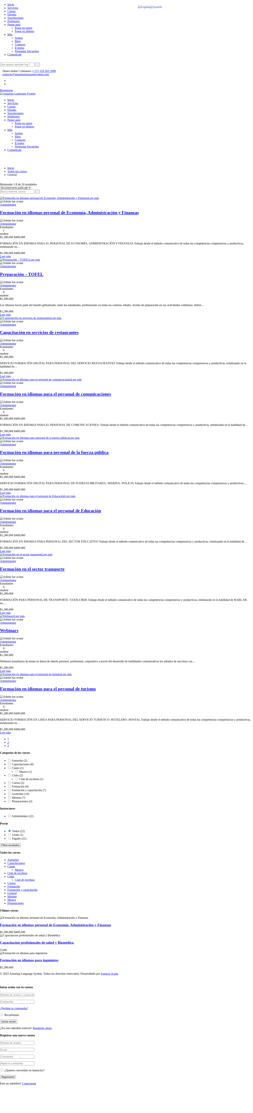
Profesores (13, 21)
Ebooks (11, 14)
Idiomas (18, 797)
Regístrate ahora (42, 1028)
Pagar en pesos (23, 27)
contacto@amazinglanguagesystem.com (25, 74)
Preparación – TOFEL (21, 274)
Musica (25, 771)
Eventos (19, 47)
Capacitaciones (23, 764)
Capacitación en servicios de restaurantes (39, 332)
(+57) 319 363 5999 (44, 71)
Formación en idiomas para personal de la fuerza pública (54, 452)
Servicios (12, 7)
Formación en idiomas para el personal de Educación (50, 510)
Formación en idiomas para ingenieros (29, 960)
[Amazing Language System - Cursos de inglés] (17, 93)
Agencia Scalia (109, 973)
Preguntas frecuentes (27, 51)
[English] (144, 6)
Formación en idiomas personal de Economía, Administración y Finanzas (69, 212)
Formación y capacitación (29, 790)
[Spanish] (156, 6)
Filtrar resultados (10, 845)
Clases (18, 768)
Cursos (11, 11)
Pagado (19, 838)
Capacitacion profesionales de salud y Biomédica (37, 943)
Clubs (17, 775)
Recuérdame (11, 1015)
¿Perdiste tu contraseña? (14, 1008)
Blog (18, 41)
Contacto (20, 44)
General (12, 893)
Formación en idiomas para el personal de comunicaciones (55, 394)
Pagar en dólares (24, 31)
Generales (20, 793)
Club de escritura (31, 779)
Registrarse (6, 90)
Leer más (93, 198)
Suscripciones (15, 17)
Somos (19, 37)
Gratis (17, 834)
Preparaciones (22, 801)
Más (9, 34)
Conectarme (29, 1083)
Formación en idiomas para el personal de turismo (48, 688)
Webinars (9, 630)
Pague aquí (13, 24)
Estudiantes (6, 227)
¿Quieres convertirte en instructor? (24, 1070)
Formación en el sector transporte (32, 569)
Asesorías (19, 760)
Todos (18, 831)
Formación (20, 786)
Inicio (10, 4)
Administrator (8, 204)
